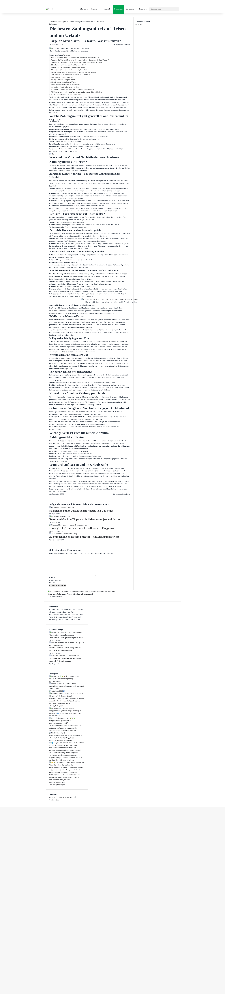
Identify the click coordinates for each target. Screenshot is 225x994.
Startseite (84, 9)
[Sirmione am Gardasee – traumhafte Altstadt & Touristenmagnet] (64, 656)
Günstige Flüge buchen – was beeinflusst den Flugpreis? (81, 528)
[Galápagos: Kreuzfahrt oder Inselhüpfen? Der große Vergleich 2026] (65, 632)
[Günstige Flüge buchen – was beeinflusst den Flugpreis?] (68, 525)
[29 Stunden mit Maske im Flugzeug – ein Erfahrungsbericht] (63, 534)
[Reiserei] (49, 9)
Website (52, 583)
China (95, 105)
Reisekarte (143, 9)
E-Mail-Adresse (55, 580)
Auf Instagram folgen (57, 785)
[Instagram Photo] (66, 681)
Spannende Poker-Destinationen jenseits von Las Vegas (81, 510)
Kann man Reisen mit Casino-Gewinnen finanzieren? (70, 594)
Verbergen (67, 55)
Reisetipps (118, 9)
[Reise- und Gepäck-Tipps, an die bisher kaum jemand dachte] (59, 516)
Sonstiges (130, 9)
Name (52, 578)
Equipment (105, 9)
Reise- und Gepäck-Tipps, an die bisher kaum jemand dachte (84, 519)
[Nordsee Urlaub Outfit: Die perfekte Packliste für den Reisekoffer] (66, 645)
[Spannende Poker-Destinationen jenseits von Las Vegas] (61, 507)
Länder (94, 9)
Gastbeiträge (54, 800)
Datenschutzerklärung (67, 797)
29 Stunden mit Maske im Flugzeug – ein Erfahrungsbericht (84, 536)
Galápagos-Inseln (122, 105)
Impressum (53, 797)
